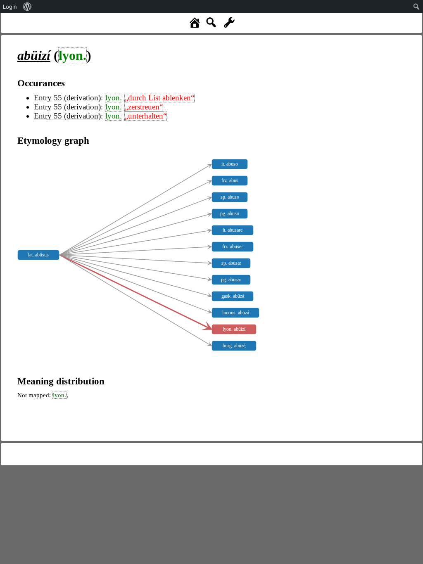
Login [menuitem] (10, 6)
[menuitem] (27, 6)
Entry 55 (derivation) (67, 97)
